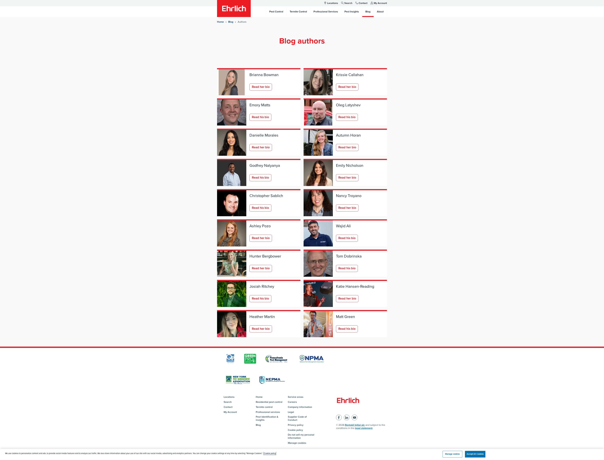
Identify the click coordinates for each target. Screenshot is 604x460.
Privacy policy (295, 425)
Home (220, 21)
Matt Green (345, 316)
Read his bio (260, 117)
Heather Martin (262, 316)
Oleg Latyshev (348, 105)
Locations (332, 3)
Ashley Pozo (260, 226)
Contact (363, 3)
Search (348, 3)
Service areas (295, 397)
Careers (292, 402)
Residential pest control (269, 402)
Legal (291, 412)
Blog (230, 21)
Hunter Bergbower (265, 256)
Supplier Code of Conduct (297, 418)
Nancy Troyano (348, 195)
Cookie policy (295, 430)
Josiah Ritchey (261, 286)
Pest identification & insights (267, 418)
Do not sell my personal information (301, 436)
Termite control (264, 407)
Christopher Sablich (266, 195)
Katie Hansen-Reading (355, 286)
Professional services (268, 412)
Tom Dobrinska (349, 256)
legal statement (363, 428)
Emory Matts (259, 105)
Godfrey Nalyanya (264, 165)
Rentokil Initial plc (355, 425)
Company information (300, 407)
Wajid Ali (343, 226)
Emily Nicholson (349, 165)
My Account (380, 3)
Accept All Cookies (475, 454)
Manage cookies (297, 443)
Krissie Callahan (350, 74)
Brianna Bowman (264, 74)
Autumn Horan (348, 135)
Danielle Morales (263, 135)
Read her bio (261, 87)
